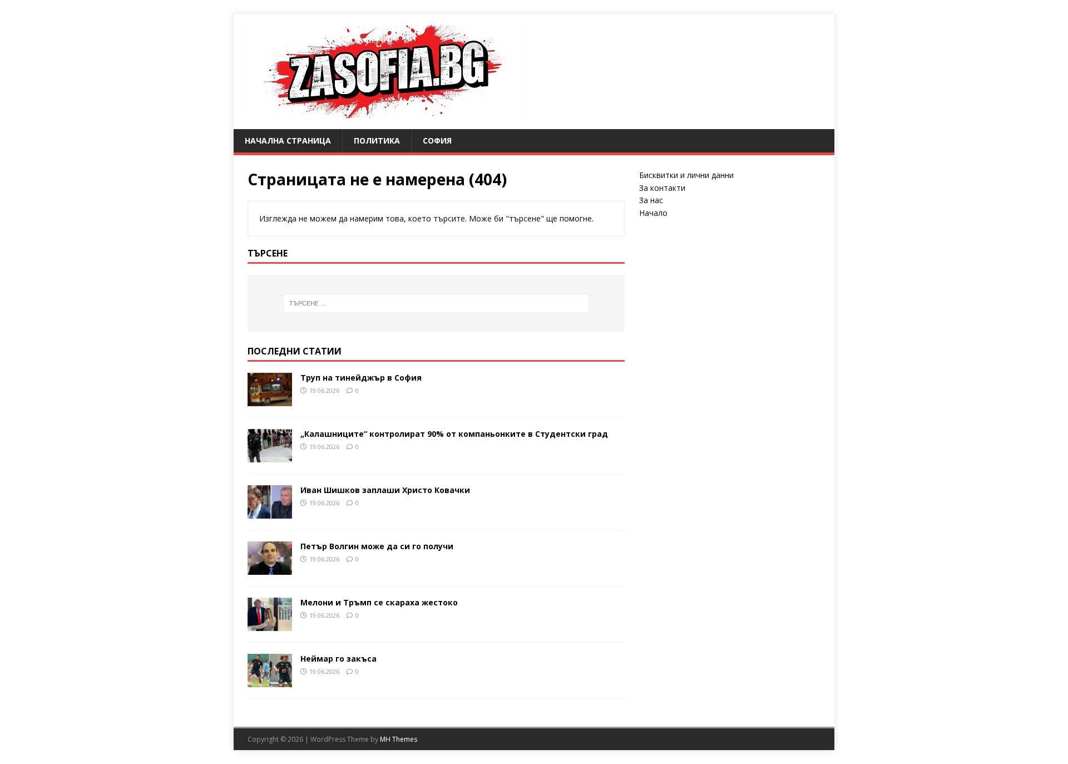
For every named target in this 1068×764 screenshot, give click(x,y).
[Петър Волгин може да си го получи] (270, 568)
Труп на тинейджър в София (361, 377)
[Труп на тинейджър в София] (270, 399)
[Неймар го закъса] (270, 680)
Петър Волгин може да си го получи (376, 546)
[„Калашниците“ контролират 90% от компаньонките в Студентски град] (270, 455)
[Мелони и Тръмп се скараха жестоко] (270, 624)
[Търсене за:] (436, 303)
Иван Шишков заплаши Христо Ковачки (385, 490)
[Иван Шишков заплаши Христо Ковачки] (270, 511)
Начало (653, 213)
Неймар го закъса (338, 658)
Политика (377, 140)
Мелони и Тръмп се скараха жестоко (379, 602)
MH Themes (398, 739)
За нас (651, 200)
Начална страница (288, 140)
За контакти (662, 188)
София (437, 140)
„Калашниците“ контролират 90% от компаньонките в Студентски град (454, 433)
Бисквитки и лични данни (686, 175)
